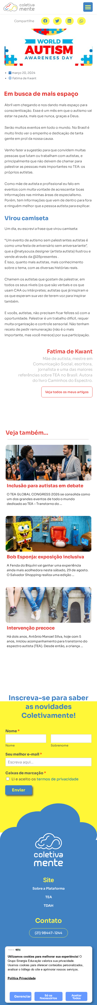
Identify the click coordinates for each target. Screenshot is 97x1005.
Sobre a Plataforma (48, 888)
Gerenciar (22, 996)
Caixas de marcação (25, 773)
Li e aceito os (45, 779)
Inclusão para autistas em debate (45, 486)
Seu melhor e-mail (23, 754)
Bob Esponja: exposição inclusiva (45, 557)
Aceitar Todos (76, 997)
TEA (48, 897)
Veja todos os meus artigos (67, 392)
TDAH (48, 906)
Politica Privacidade (22, 978)
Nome (12, 731)
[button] (88, 7)
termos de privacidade (57, 779)
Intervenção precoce (31, 628)
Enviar (18, 790)
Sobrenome (59, 745)
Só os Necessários (48, 997)
